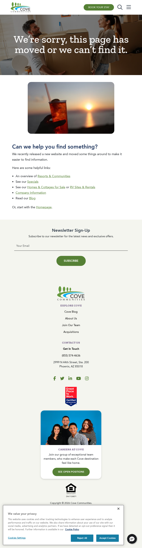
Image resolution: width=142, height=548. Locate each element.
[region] (63, 525)
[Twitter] (62, 378)
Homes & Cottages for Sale (46, 187)
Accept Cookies (107, 538)
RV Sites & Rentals (82, 187)
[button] (132, 539)
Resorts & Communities (54, 176)
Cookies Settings (17, 537)
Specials (32, 182)
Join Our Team (71, 325)
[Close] (118, 508)
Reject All (82, 538)
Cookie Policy (72, 529)
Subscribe (71, 261)
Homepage (44, 207)
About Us (71, 318)
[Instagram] (87, 378)
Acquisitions (71, 332)
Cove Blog (71, 312)
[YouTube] (78, 378)
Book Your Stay (98, 7)
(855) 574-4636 (71, 355)
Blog (32, 198)
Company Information (31, 193)
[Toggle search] (120, 7)
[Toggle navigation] (128, 7)
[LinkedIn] (70, 378)
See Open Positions (71, 471)
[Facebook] (54, 378)
